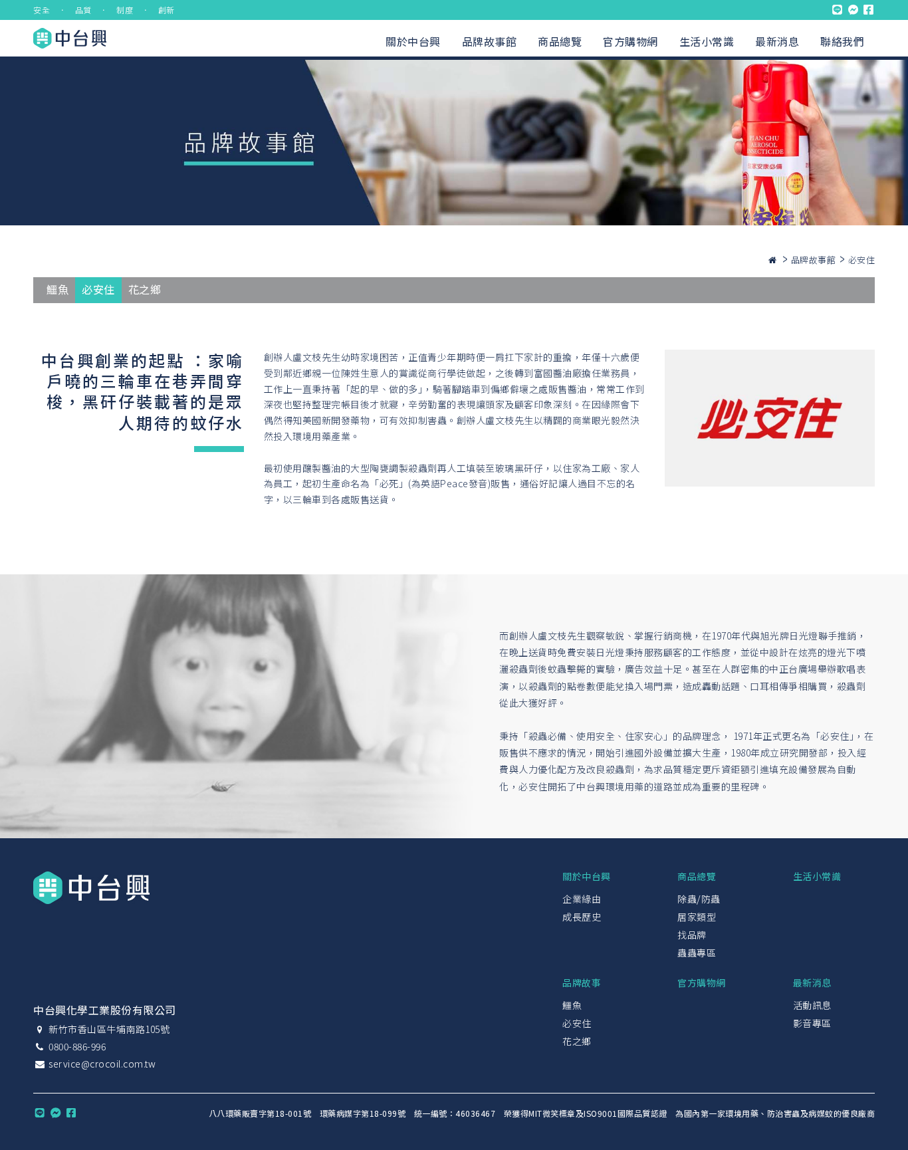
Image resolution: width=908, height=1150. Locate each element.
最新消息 (777, 41)
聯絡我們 (842, 41)
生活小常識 (707, 41)
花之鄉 (145, 289)
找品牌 (692, 934)
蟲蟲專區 (696, 952)
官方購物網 (630, 41)
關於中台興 (413, 41)
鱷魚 (57, 289)
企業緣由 (581, 898)
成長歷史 (581, 916)
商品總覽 (560, 41)
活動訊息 (812, 1005)
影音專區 (812, 1023)
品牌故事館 (489, 41)
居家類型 (696, 916)
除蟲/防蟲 (699, 898)
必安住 (98, 289)
